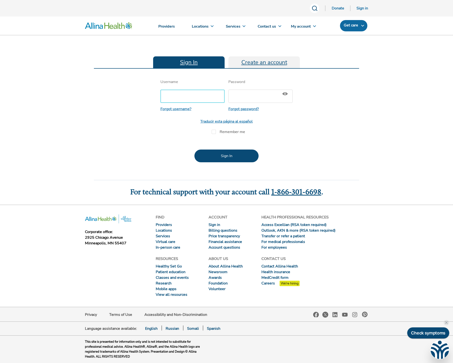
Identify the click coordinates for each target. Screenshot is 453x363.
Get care (351, 25)
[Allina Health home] (108, 26)
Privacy (91, 314)
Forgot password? (243, 109)
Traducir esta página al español (226, 121)
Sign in (362, 8)
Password (236, 81)
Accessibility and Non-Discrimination (175, 314)
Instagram (355, 314)
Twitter (325, 315)
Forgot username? (175, 109)
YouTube (345, 314)
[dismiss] (446, 322)
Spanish (213, 328)
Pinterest (364, 314)
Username (169, 81)
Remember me (232, 131)
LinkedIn (335, 314)
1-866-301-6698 (296, 192)
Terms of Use (120, 314)
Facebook (316, 315)
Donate (338, 8)
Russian (172, 328)
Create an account (264, 62)
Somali (193, 328)
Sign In (189, 62)
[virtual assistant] (439, 349)
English (151, 328)
